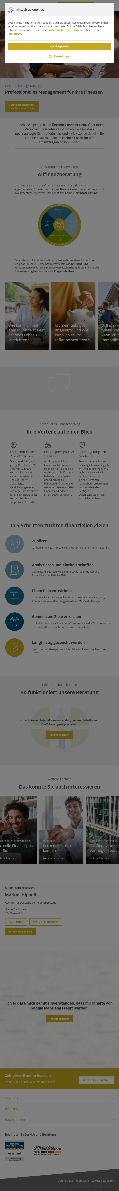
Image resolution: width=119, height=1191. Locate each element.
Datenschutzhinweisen (65, 30)
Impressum (14, 34)
